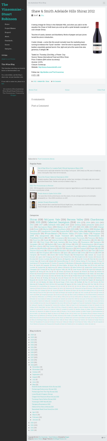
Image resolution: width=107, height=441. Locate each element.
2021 (95, 240)
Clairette (40, 301)
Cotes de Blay (88, 301)
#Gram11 (68, 271)
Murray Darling (80, 261)
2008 (32, 235)
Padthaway (42, 315)
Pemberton (56, 253)
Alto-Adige (74, 273)
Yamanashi (50, 324)
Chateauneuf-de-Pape (80, 288)
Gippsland (47, 305)
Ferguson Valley (60, 269)
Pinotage (40, 284)
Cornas (63, 280)
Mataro (51, 282)
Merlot (46, 229)
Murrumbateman (97, 311)
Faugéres (74, 303)
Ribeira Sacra (69, 317)
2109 (78, 286)
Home (7, 24)
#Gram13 (76, 271)
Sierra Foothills (97, 276)
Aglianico (60, 267)
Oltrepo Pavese (34, 315)
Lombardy (64, 309)
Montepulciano (78, 255)
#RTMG (49, 296)
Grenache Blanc (34, 290)
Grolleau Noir (33, 307)
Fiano (93, 251)
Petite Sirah (33, 292)
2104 (71, 296)
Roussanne (85, 242)
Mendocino (40, 311)
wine (59, 278)
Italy (59, 246)
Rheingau (62, 292)
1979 (54, 296)
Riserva (76, 317)
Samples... (8, 49)
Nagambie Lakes (70, 259)
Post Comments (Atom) (46, 159)
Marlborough (96, 246)
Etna (69, 303)
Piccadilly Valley (77, 315)
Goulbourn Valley (64, 305)
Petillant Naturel (77, 276)
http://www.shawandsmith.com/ (49, 67)
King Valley (73, 242)
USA (55, 271)
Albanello (85, 296)
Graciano (90, 257)
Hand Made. (42, 307)
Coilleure (46, 301)
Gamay (78, 251)
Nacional (43, 313)
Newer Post (33, 90)
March (34, 415)
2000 (66, 273)
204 (67, 296)
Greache (100, 288)
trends (92, 324)
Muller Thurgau (86, 311)
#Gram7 (53, 273)
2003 (78, 278)
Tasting (41, 271)
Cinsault (98, 255)
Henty (48, 290)
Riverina (92, 253)
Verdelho (43, 255)
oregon (66, 294)
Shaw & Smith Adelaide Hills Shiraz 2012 (63, 11)
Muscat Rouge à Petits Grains (65, 282)
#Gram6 (46, 273)
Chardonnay (97, 219)
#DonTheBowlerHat (91, 294)
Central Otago (34, 261)
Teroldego (45, 278)
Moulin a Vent (66, 311)
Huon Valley (50, 307)
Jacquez (55, 290)
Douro (47, 303)
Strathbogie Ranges (42, 320)
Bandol (39, 288)
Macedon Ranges (80, 309)
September (36, 374)
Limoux (46, 309)
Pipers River (86, 315)
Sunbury (51, 320)
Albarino (84, 286)
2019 (91, 227)
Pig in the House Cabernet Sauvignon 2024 (53, 177)
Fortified (83, 280)
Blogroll (8, 32)
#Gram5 (39, 273)
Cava (39, 280)
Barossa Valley (75, 219)
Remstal (36, 317)
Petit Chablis (67, 315)
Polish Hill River (50, 284)
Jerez (80, 307)
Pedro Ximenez (58, 315)
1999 (63, 296)
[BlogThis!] (34, 75)
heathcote (33, 248)
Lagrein (40, 257)
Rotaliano (82, 317)
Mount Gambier (76, 311)
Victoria (85, 259)
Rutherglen (98, 269)
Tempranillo (35, 233)
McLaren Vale (52, 219)
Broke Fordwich (77, 267)
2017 (41, 224)
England (53, 303)
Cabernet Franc (72, 240)
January (35, 420)
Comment (61, 301)
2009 (73, 229)
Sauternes (101, 317)
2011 (82, 227)
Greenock (50, 251)
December (36, 367)
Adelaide (90, 255)
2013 (97, 222)
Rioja (100, 261)
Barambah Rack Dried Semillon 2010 (45, 409)
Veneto (86, 284)
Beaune (45, 288)
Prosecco (58, 257)
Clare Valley (84, 229)
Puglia (56, 292)
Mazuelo (61, 290)
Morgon (74, 290)
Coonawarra (59, 238)
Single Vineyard (62, 235)
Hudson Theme (38, 439)
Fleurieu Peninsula (37, 251)
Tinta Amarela (84, 292)
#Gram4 (32, 273)
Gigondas (40, 305)
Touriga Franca (98, 320)
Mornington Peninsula (76, 238)
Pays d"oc (88, 282)
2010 (74, 227)
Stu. (42, 15)
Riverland (33, 259)
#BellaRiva (81, 294)
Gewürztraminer (88, 244)
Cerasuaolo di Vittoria (85, 299)
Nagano (50, 313)
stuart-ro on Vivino (8, 59)
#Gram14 (84, 271)
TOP (104, 437)
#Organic (100, 244)
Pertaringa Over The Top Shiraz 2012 (45, 392)
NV (49, 238)
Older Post (101, 90)
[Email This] (32, 75)
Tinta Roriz (93, 292)
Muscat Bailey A (34, 313)
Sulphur (76, 292)
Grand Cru (74, 305)
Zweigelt (44, 294)
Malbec (101, 238)
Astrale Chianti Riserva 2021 (48, 202)
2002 (73, 278)
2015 (38, 222)
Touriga (53, 278)
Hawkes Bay (60, 276)
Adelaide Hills (41, 81)
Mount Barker (63, 265)
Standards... (9, 41)
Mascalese (33, 311)
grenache (90, 224)
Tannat (79, 259)
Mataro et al (62, 227)
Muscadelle (87, 290)
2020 (35, 242)
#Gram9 (34, 296)
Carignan (33, 255)
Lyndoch (71, 309)
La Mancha (99, 307)
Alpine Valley (98, 286)
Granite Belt (64, 231)
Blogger (13, 95)
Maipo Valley (90, 309)
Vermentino (86, 240)
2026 (32, 335)
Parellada (79, 282)
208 (69, 286)
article (52, 255)
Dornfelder (35, 303)
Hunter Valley (68, 233)
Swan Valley (59, 320)
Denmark (32, 257)
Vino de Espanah (97, 322)
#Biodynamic (70, 263)
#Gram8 (60, 273)
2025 (64, 286)
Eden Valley (83, 233)
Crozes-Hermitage (72, 280)
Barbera (50, 244)
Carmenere (55, 299)
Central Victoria (97, 267)
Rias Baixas (60, 317)
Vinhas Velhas (87, 322)
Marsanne (69, 248)
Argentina (32, 288)
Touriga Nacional (44, 263)
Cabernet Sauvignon (59, 222)
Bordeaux (99, 278)
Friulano (94, 303)
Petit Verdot (50, 246)
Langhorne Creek (48, 231)
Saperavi (69, 284)
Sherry (33, 320)
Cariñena (48, 299)
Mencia (54, 265)
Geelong (34, 305)
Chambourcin (69, 288)
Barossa (53, 248)
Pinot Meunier (92, 261)
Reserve (48, 317)
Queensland (60, 284)
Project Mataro (10, 28)
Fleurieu (59, 259)
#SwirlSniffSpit (43, 286)
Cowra (83, 253)
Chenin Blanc (100, 273)
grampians (51, 294)
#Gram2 (92, 271)
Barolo (92, 278)
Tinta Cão (48, 271)
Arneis (100, 259)
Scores (7, 45)
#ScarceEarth (33, 286)
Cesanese (95, 299)
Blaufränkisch (83, 273)
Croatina (95, 301)
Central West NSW (73, 299)
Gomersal (55, 305)
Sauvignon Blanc (45, 227)
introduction (59, 294)
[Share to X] (36, 75)
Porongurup (49, 257)
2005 (99, 253)
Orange (101, 227)
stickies (86, 324)
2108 (76, 296)
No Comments (57, 81)
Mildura (48, 311)
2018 (67, 224)
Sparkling (79, 235)
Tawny (38, 278)
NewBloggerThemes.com (59, 439)
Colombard (53, 301)
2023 (60, 248)
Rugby (88, 317)
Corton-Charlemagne (76, 301)
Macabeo (43, 282)
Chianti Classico (48, 280)
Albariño (85, 278)
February (35, 417)
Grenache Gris (98, 305)
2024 (99, 248)
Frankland (87, 303)
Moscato (98, 257)
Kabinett (86, 307)
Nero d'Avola (37, 246)
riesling (78, 224)
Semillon (33, 231)
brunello (57, 324)
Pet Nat (68, 276)
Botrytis (67, 267)
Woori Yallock (33, 324)
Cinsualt (33, 301)
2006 (76, 244)
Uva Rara (51, 322)
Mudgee (97, 229)
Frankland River (37, 238)
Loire (37, 282)
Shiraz (47, 81)
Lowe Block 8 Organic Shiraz (42, 394)
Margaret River (94, 231)
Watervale (93, 259)
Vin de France (77, 322)
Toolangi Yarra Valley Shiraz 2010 (44, 399)
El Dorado (42, 269)
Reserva (42, 317)
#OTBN (100, 284)
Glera (52, 276)
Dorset (42, 303)
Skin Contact (77, 284)
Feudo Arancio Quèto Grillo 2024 (49, 193)
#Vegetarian (52, 286)
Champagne (33, 269)
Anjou (100, 296)
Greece (90, 305)
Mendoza (68, 290)
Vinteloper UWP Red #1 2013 (42, 402)
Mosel (80, 290)
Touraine (90, 320)
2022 (102, 240)
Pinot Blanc (87, 276)
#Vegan (92, 248)
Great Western (77, 269)
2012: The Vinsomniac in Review (41, 186)
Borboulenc (33, 299)
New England (44, 253)
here (3, 83)
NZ (85, 269)
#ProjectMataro (51, 233)
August (34, 377)
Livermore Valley (54, 309)
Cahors (61, 288)
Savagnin (69, 292)
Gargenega (99, 280)
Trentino (54, 263)
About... (7, 36)
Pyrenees (91, 238)
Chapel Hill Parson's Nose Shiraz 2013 (45, 397)
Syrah (46, 240)
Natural (100, 290)
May (34, 385)
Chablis (91, 273)
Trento (31, 322)
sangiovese (44, 235)
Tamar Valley (68, 320)
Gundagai (42, 290)
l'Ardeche (69, 324)
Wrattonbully (94, 235)
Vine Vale (93, 284)
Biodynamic (61, 251)
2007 (42, 244)
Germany (46, 276)
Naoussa (56, 313)
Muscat (94, 290)
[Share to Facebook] (38, 75)
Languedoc (46, 265)
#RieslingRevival (80, 257)
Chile (56, 280)
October (35, 372)
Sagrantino (33, 271)
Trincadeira (38, 322)
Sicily (86, 251)
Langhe (32, 309)
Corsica (68, 301)
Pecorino (95, 282)
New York (69, 313)
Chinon (102, 299)
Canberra (87, 267)
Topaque (76, 320)
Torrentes (82, 320)
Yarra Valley (78, 231)
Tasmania (97, 242)
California (96, 263)
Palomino (49, 315)
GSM (69, 269)
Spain (66, 253)
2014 (88, 222)
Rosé (36, 229)
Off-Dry (92, 265)
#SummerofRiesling (62, 261)
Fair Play (50, 269)
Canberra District (57, 240)
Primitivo (43, 261)
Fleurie (81, 303)
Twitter (100, 292)
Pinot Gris (36, 240)
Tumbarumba (41, 267)
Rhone (53, 317)
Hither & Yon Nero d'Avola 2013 (43, 407)
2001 (59, 286)
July (33, 379)
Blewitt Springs (53, 288)
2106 (72, 261)
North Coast (77, 313)
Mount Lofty (73, 265)
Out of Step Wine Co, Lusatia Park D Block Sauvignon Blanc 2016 (60, 168)
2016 (78, 222)
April (34, 412)
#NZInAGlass (41, 296)
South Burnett (34, 263)
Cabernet (74, 253)
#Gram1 (61, 271)
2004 (71, 251)
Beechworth (87, 263)
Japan (75, 307)
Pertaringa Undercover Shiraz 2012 (44, 389)
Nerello (62, 313)
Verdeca (65, 322)
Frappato (90, 280)
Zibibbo (38, 294)
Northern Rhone (87, 313)
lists (74, 324)
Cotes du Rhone (36, 276)
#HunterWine (67, 257)
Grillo (31, 282)
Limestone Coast (71, 246)
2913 (80, 296)
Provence (50, 292)
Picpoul (91, 269)
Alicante (90, 286)
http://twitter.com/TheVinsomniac (52, 72)
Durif (53, 259)
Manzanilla (99, 309)
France (59, 244)
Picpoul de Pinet (42, 292)
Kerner (92, 307)
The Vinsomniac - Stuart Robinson (13, 11)
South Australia (59, 242)
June (34, 382)
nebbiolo (84, 246)
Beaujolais (79, 263)
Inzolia (70, 307)
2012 (34, 81)
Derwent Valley (92, 288)
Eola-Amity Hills (61, 303)
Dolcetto (38, 265)
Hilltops (68, 244)
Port (93, 315)
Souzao (32, 278)
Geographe (34, 244)
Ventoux (58, 322)
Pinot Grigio (45, 242)
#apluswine (51, 267)
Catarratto (63, 299)
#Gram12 (66, 278)
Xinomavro (42, 324)
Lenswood (39, 309)
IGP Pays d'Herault (61, 307)
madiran (80, 324)
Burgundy (33, 280)
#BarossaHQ (72, 294)
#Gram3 (99, 271)
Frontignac (101, 303)
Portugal (98, 315)
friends (63, 324)
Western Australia (43, 259)
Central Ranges (64, 255)
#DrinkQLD (101, 294)
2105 (73, 286)
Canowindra (41, 299)
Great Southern (59, 229)
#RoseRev (43, 248)
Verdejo (70, 322)
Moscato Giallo (56, 311)
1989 (58, 296)
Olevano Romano (97, 313)
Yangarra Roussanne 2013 (41, 404)
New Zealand (81, 248)
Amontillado (93, 296)
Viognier (96, 233)
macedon (61, 263)
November (36, 369)
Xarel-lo (32, 294)
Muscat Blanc (84, 265)
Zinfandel (51, 261)
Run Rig (94, 317)
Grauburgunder (83, 305)
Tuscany (45, 322)
